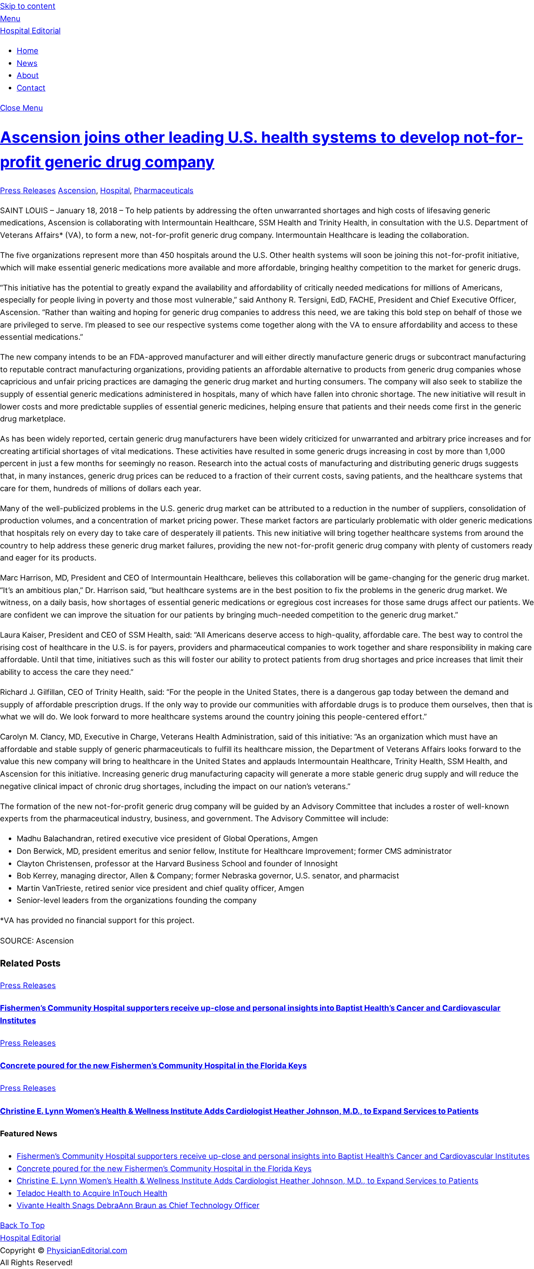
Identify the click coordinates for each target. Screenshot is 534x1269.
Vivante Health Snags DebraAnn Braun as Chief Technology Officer (138, 1205)
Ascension (77, 190)
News (27, 63)
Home (27, 50)
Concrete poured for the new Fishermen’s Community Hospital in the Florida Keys (153, 1065)
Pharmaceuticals (164, 190)
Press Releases (28, 190)
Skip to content (27, 5)
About (28, 75)
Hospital (115, 190)
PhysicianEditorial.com (87, 1250)
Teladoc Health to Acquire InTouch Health (92, 1193)
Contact (31, 87)
